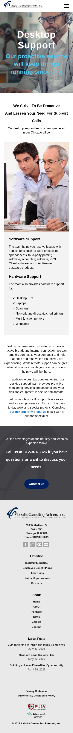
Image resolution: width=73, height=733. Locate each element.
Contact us (36, 483)
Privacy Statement (36, 691)
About (36, 606)
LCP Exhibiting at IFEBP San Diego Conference (36, 644)
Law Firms (37, 572)
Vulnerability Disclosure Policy (36, 695)
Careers (36, 621)
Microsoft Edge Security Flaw (36, 654)
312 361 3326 (41, 536)
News (36, 616)
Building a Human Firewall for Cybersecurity (36, 665)
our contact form (21, 411)
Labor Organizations (37, 577)
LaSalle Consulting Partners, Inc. (41, 723)
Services (36, 583)
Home (36, 601)
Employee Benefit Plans (37, 567)
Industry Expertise (36, 562)
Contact (36, 626)
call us (41, 411)
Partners (36, 611)
